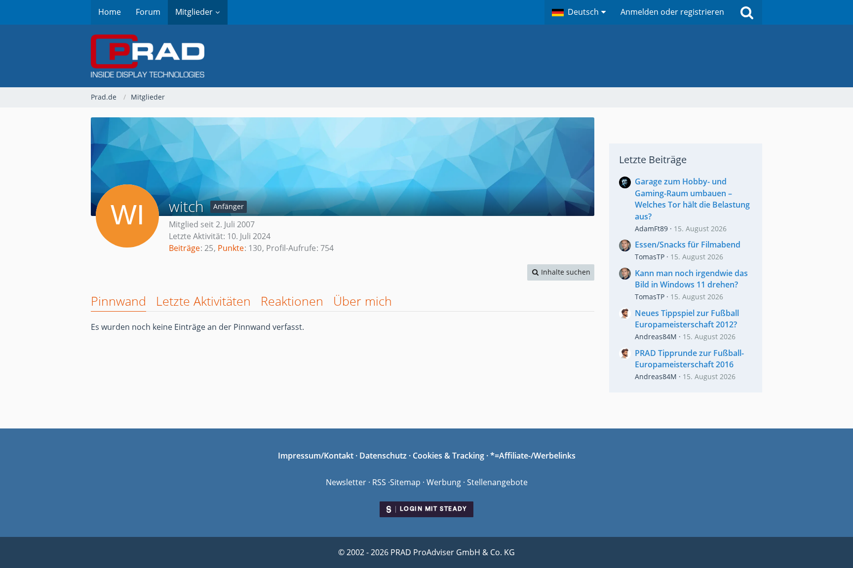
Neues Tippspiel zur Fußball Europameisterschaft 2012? (687, 319)
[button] (578, 12)
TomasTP (649, 256)
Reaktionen (292, 300)
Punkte (231, 248)
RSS (379, 482)
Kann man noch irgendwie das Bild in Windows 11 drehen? (691, 279)
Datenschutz (383, 455)
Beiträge (184, 248)
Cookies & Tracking (448, 455)
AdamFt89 (651, 228)
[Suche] (747, 12)
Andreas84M (656, 336)
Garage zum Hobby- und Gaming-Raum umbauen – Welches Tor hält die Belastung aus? (692, 199)
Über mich (362, 300)
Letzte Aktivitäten (203, 300)
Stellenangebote (497, 482)
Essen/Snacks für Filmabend (687, 244)
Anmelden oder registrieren (672, 11)
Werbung (443, 482)
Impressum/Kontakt (315, 455)
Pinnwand (118, 300)
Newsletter (346, 482)
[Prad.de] (426, 56)
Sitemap (405, 482)
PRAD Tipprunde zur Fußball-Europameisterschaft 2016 (689, 359)
